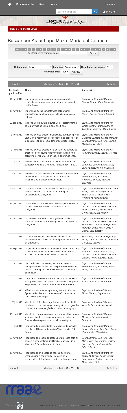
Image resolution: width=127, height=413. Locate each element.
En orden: (58, 66)
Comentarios (114, 405)
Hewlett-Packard (98, 405)
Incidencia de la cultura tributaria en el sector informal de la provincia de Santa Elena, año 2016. (51, 124)
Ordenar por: (21, 66)
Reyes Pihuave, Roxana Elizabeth (98, 113)
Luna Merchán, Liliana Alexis (99, 226)
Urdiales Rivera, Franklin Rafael (97, 257)
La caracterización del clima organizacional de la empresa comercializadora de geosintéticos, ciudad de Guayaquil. (51, 221)
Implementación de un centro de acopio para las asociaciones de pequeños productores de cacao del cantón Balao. (51, 102)
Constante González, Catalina (100, 241)
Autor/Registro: (52, 71)
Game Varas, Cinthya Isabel (97, 193)
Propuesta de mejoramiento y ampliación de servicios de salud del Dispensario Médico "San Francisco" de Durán (51, 329)
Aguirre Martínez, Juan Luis (95, 328)
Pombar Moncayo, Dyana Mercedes (99, 152)
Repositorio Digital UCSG (23, 28)
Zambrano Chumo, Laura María (97, 164)
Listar (42, 3)
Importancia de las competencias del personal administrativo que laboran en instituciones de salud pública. (50, 114)
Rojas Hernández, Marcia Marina (95, 196)
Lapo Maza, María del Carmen (97, 98)
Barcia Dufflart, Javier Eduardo (97, 281)
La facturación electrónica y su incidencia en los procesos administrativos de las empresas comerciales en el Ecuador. (51, 239)
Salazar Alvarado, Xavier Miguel (98, 342)
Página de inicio (26, 3)
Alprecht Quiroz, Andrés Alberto (97, 305)
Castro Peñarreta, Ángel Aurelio (97, 355)
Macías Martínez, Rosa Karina (97, 209)
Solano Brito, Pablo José (97, 345)
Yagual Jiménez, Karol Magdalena (99, 330)
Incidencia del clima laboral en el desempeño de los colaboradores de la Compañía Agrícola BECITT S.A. (51, 163)
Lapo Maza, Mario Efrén (98, 360)
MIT (83, 405)
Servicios (110, 11)
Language (110, 3)
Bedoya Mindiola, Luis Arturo (99, 142)
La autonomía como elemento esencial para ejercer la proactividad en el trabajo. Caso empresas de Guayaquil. (51, 206)
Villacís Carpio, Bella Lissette (97, 229)
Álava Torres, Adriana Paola (95, 358)
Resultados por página (93, 66)
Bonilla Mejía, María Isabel (98, 268)
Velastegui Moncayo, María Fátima (99, 128)
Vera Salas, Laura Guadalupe (100, 190)
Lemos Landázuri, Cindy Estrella (98, 167)
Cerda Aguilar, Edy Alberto (95, 212)
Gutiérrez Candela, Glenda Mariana (99, 137)
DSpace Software (48, 405)
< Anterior (15, 83)
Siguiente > (111, 83)
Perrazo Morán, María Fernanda (98, 102)
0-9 (17, 49)
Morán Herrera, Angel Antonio (96, 293)
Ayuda (54, 3)
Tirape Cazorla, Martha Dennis (97, 125)
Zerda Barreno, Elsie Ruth (94, 140)
